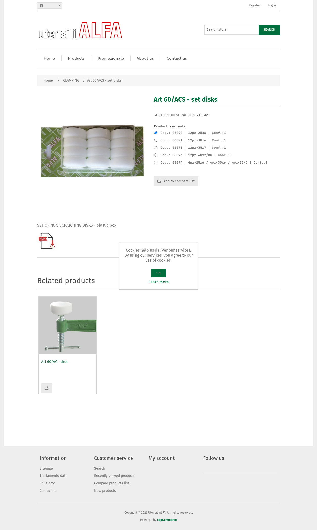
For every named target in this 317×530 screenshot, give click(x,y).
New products (105, 491)
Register (254, 5)
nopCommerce (167, 520)
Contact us (48, 491)
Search (269, 30)
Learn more (158, 282)
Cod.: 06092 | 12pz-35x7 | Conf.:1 (193, 148)
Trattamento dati (53, 476)
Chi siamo (47, 483)
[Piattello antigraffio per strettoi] (67, 325)
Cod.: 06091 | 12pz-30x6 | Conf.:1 (193, 140)
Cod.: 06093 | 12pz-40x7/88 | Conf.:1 (196, 155)
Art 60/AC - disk (54, 361)
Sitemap (46, 468)
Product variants (170, 126)
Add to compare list (179, 181)
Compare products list (111, 483)
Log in (272, 5)
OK (158, 273)
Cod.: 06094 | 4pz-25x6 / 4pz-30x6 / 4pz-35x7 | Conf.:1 (213, 162)
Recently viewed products (114, 476)
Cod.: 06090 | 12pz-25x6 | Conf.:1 (193, 133)
